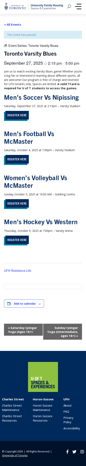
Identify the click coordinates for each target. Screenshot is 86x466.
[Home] (43, 391)
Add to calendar (25, 303)
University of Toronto (15, 455)
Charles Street (13, 399)
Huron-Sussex (43, 399)
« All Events (12, 24)
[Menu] (78, 7)
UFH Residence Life (17, 270)
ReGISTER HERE (17, 240)
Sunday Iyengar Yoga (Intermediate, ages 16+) (62, 332)
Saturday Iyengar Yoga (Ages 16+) (22, 330)
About (67, 405)
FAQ (66, 411)
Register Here (17, 115)
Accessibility (71, 428)
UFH (66, 399)
